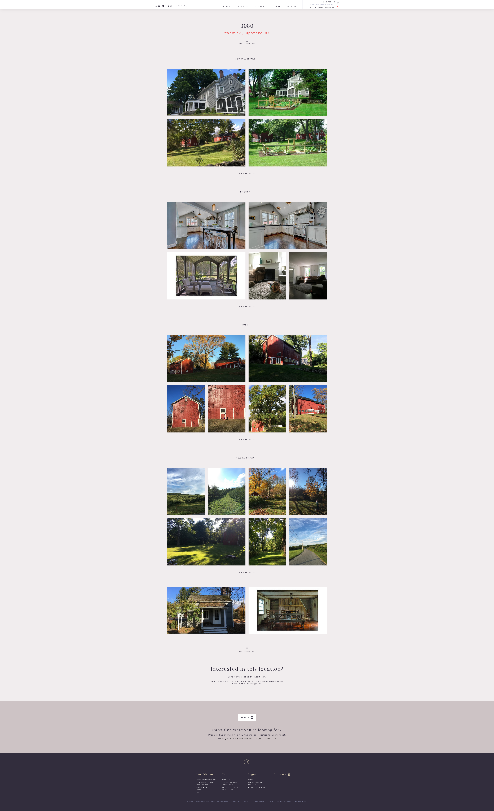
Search (227, 7)
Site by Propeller (276, 801)
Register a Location (257, 787)
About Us (252, 785)
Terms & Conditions (240, 801)
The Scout (261, 7)
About (277, 7)
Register (243, 7)
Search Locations (255, 782)
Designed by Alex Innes (296, 801)
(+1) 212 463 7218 (328, 2)
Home (250, 779)
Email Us (226, 779)
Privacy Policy (258, 801)
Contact (291, 7)
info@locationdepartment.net (322, 4)
